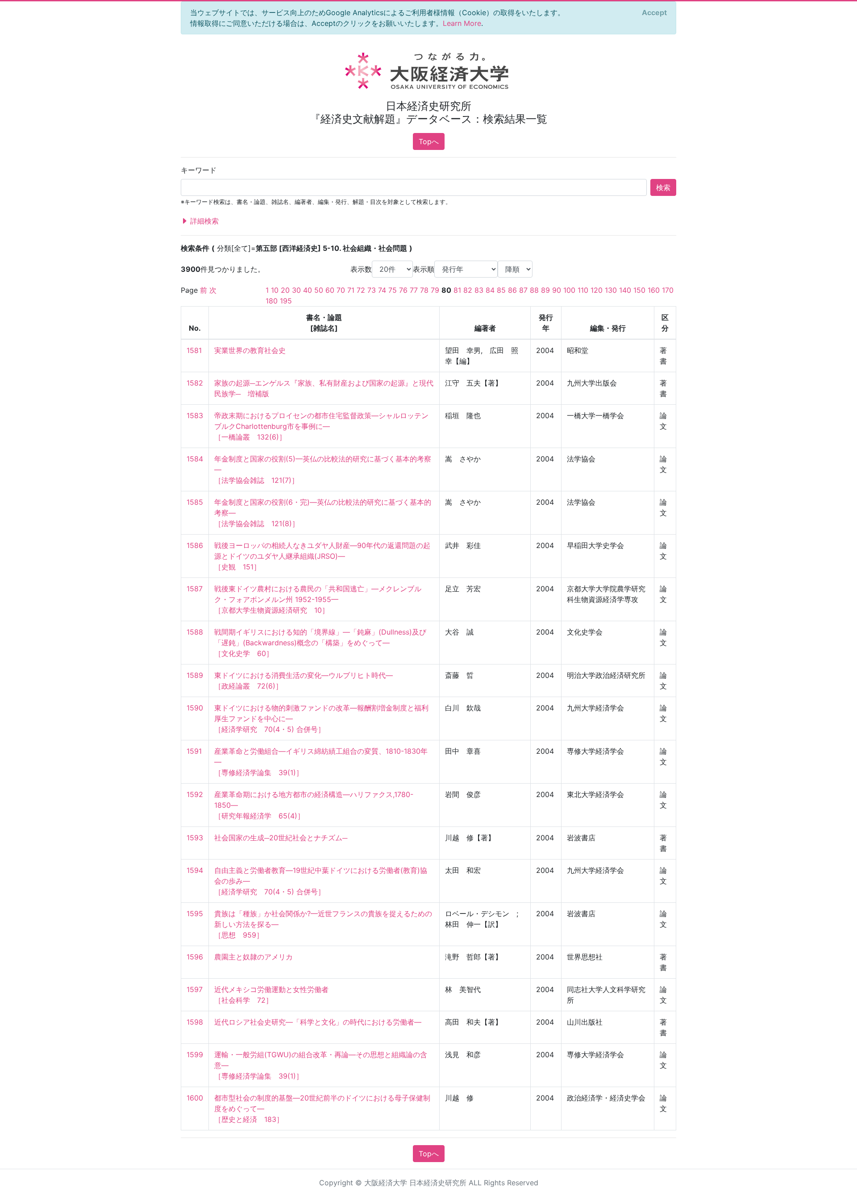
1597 (195, 989)
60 (329, 290)
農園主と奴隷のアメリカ (253, 956)
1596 (195, 956)
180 (272, 300)
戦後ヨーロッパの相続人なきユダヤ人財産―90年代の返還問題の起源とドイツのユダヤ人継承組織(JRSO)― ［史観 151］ (322, 556)
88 (534, 290)
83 (478, 290)
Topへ (429, 141)
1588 (195, 631)
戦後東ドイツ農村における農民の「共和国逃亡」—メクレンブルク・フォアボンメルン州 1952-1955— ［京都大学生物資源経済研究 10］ (317, 599)
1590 (195, 707)
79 (435, 290)
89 (545, 290)
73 (371, 290)
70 (341, 290)
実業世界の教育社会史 (250, 350)
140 (625, 290)
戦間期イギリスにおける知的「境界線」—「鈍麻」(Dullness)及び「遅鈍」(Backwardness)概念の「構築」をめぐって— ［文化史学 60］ (320, 642)
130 (611, 290)
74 (382, 290)
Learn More (462, 23)
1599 (195, 1054)
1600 (195, 1097)
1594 (195, 870)
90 (556, 290)
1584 (195, 458)
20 (285, 290)
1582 (195, 382)
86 (512, 290)
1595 (195, 913)
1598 (195, 1021)
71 (350, 290)
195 (286, 300)
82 (467, 290)
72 (361, 290)
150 (639, 290)
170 (668, 290)
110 (583, 290)
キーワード (198, 170)
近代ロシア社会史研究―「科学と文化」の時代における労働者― (317, 1021)
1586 (195, 545)
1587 (195, 588)
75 (392, 290)
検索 (663, 187)
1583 (195, 415)
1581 (194, 350)
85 (501, 290)
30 (296, 290)
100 (569, 290)
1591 (194, 751)
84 (490, 290)
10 (275, 290)
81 (457, 290)
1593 (195, 837)
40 (307, 290)
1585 (195, 502)
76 (403, 290)
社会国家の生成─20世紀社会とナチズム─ (280, 837)
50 (318, 290)
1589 (195, 675)
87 (523, 290)
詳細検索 (203, 220)
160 (654, 290)
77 (414, 290)
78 (424, 290)
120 (597, 290)
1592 (195, 794)
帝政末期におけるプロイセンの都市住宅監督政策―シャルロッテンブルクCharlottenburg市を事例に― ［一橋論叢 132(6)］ (321, 426)
